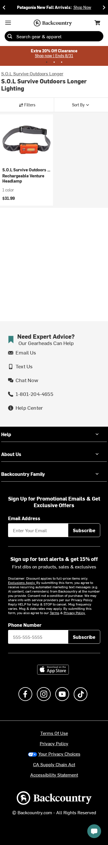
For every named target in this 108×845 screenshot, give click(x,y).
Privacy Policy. (75, 612)
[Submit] (9, 36)
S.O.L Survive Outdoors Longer (32, 73)
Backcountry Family (23, 474)
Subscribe (84, 530)
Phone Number (24, 625)
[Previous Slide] (4, 7)
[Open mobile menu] (8, 22)
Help (6, 434)
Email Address (24, 518)
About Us (11, 454)
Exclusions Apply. (22, 582)
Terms (54, 612)
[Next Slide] (104, 7)
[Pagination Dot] (46, 62)
